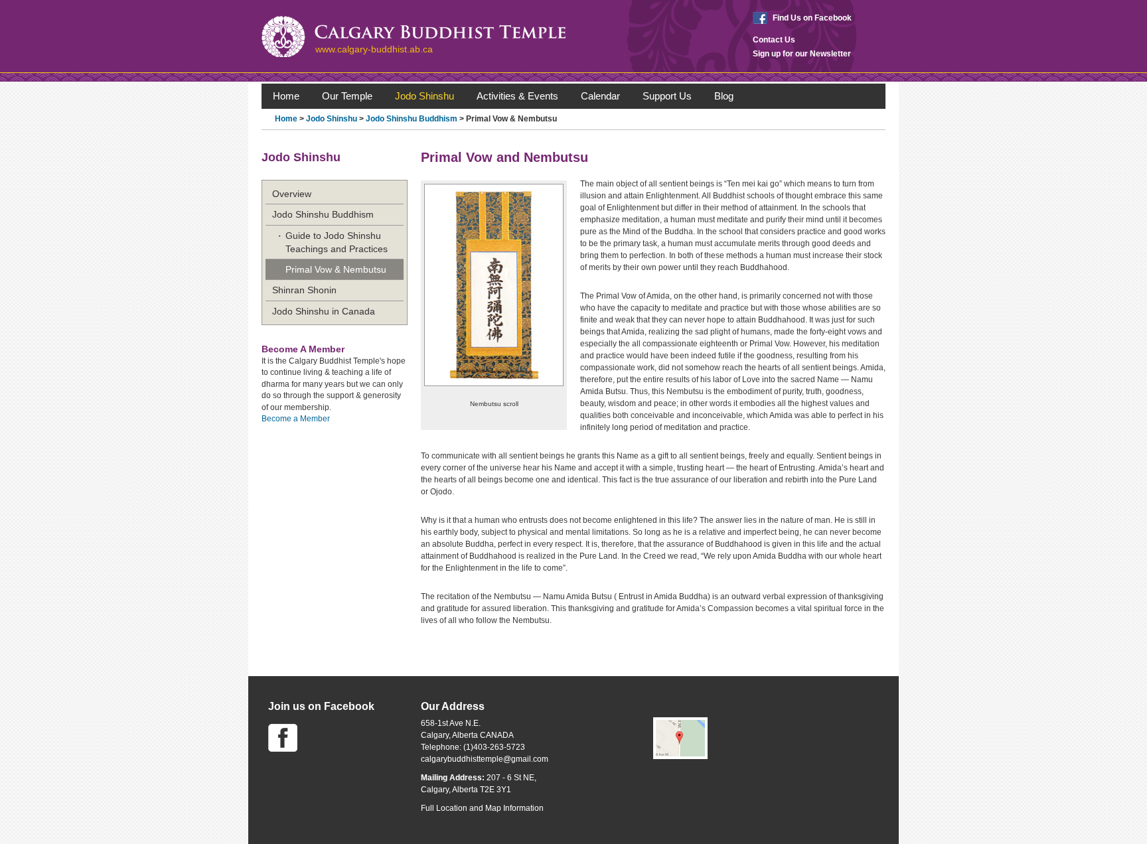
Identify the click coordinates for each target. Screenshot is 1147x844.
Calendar (600, 96)
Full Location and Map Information (482, 808)
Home (286, 96)
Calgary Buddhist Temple (414, 36)
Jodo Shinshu (424, 96)
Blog (723, 96)
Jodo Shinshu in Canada (323, 311)
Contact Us (774, 39)
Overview (291, 193)
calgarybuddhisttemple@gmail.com (484, 759)
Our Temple (347, 96)
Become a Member (296, 418)
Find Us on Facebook (812, 18)
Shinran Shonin (304, 290)
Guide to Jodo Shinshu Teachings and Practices (336, 242)
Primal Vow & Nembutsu (335, 269)
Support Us (667, 96)
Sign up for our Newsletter (802, 53)
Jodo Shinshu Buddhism (411, 118)
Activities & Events (517, 96)
